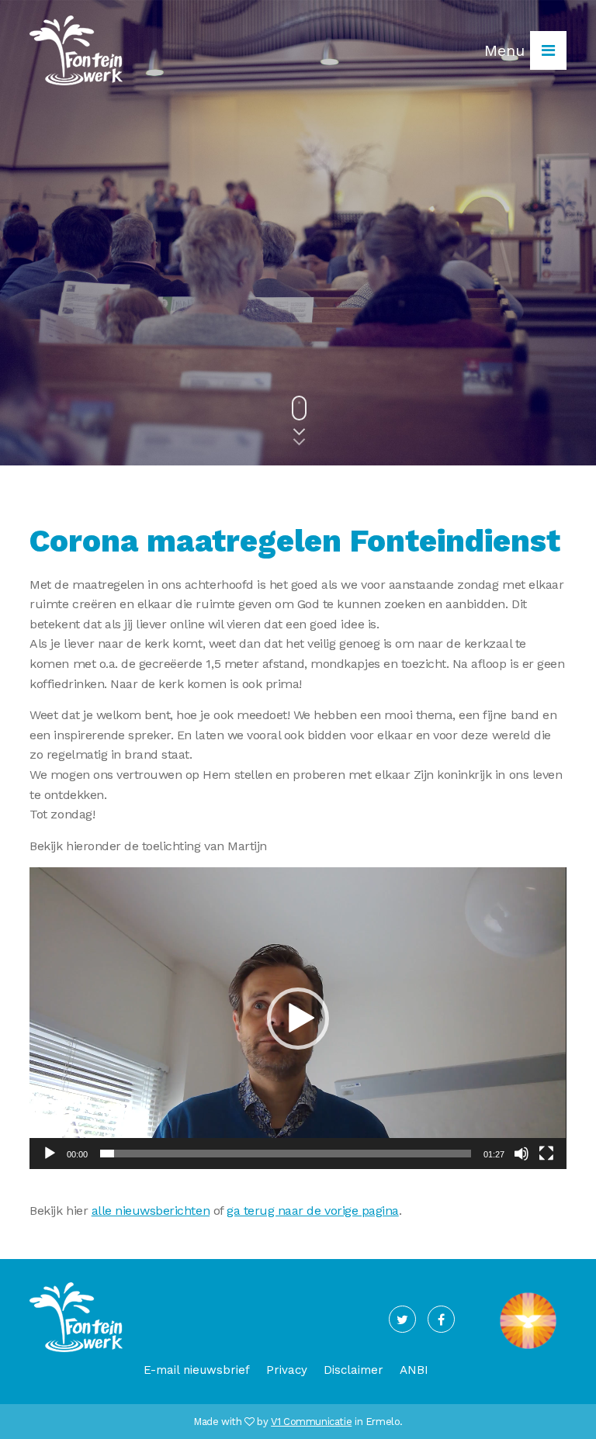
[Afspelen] (49, 1153)
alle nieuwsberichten (151, 1210)
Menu (507, 50)
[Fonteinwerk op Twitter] (402, 1319)
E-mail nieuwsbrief (197, 1370)
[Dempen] (521, 1153)
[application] (297, 1018)
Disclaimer (353, 1370)
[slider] (285, 1153)
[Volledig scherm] (546, 1153)
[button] (298, 1019)
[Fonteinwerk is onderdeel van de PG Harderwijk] (528, 1349)
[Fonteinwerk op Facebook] (441, 1319)
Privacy (286, 1370)
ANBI (414, 1370)
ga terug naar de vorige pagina (313, 1210)
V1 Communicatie (311, 1421)
